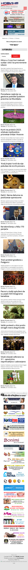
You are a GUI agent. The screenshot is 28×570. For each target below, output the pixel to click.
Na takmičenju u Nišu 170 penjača (12, 227)
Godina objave (5, 53)
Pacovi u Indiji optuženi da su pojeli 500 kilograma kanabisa (13, 293)
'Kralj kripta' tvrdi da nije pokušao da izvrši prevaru (13, 164)
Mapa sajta (14, 554)
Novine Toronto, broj (6, 89)
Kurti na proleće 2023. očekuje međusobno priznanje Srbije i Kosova (12, 132)
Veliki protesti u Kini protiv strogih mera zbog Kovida (13, 326)
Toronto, (3, 90)
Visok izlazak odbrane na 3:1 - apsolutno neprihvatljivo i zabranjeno (13, 359)
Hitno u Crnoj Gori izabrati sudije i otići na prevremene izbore (14, 62)
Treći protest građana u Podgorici (12, 260)
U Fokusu (10, 38)
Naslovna (4, 38)
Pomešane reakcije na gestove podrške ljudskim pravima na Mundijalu (13, 96)
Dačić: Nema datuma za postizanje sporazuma (12, 196)
